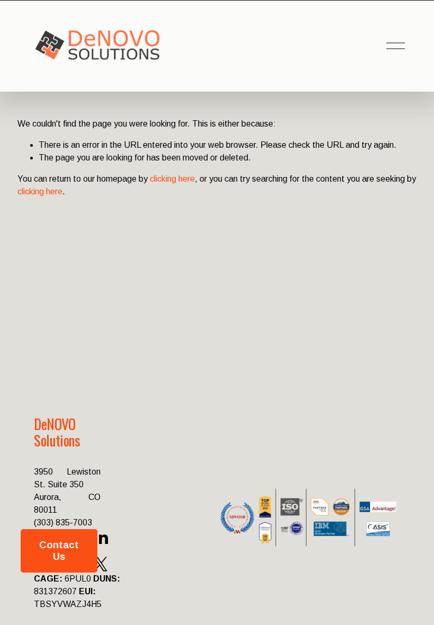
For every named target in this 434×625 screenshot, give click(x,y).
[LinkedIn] (100, 537)
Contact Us (59, 550)
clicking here (172, 178)
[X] (100, 564)
